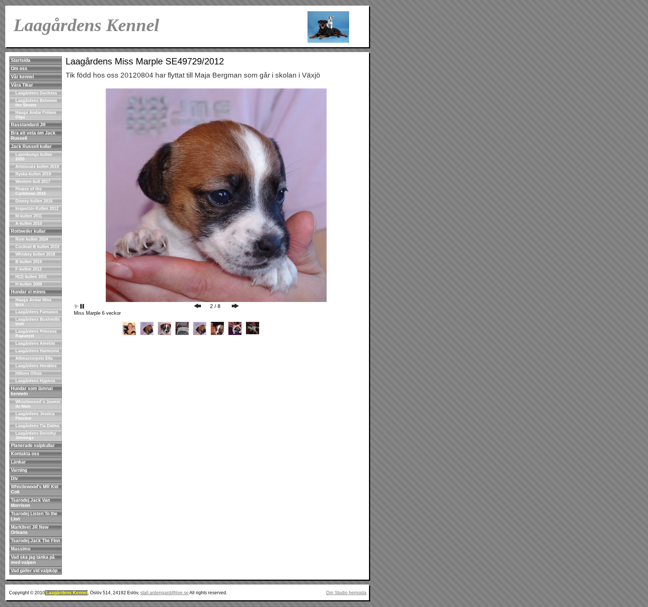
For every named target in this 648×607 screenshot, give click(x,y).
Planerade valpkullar (33, 445)
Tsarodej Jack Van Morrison (30, 503)
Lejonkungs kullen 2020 (33, 156)
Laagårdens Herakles (36, 365)
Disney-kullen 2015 (33, 201)
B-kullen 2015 (28, 261)
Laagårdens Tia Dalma (37, 425)
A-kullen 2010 (28, 223)
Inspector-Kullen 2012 (36, 208)
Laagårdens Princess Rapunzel (36, 333)
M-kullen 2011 (28, 216)
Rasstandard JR (28, 124)
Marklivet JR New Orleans (29, 530)
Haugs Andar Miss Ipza (33, 302)
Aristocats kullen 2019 (37, 166)
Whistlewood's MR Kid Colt (34, 489)
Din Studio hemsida (346, 592)
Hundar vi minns (28, 292)
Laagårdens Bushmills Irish (37, 321)
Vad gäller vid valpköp (34, 570)
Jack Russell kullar (31, 146)
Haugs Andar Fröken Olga (35, 114)
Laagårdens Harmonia (37, 350)
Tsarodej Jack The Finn (35, 540)
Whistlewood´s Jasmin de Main (37, 403)
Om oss (19, 68)
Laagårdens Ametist (35, 343)
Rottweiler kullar (28, 231)
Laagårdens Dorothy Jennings (35, 435)
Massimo (20, 549)
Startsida (20, 60)
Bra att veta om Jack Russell (33, 135)
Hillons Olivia (28, 373)
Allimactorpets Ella (33, 358)
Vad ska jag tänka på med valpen (33, 560)
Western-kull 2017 (32, 181)
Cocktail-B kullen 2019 (37, 246)
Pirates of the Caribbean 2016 (30, 191)
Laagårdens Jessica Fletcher (34, 415)
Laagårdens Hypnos (35, 380)
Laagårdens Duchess (36, 93)
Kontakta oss (25, 453)
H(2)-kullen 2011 (31, 276)
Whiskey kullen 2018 (35, 254)
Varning (19, 470)
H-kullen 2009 (28, 284)
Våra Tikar (22, 85)
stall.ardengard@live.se (164, 592)
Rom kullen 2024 (31, 239)
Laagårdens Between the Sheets (36, 102)
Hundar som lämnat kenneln (32, 391)
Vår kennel (22, 76)
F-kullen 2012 (28, 269)
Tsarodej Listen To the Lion (34, 516)
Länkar (18, 462)
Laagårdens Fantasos (36, 311)
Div (14, 478)
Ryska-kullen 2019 (33, 174)
